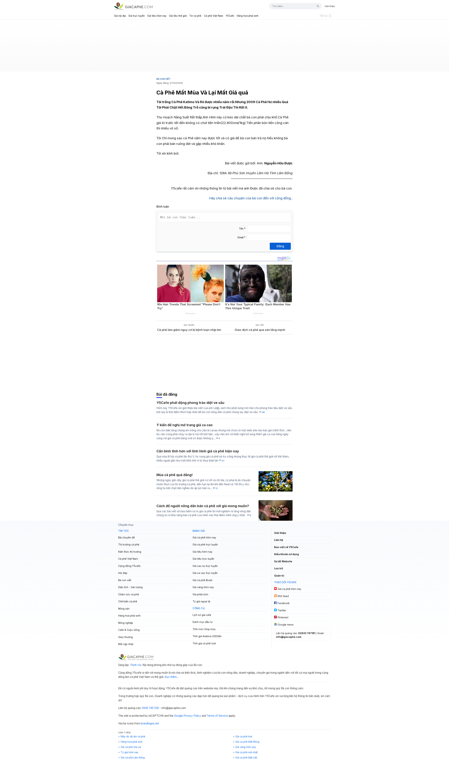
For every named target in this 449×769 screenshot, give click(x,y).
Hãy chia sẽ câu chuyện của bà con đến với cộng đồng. (250, 198)
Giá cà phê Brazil (202, 580)
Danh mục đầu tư (203, 621)
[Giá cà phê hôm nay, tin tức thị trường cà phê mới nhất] (133, 6)
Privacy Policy (192, 715)
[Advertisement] (224, 46)
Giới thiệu (330, 6)
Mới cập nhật (125, 644)
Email (241, 237)
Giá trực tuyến (136, 15)
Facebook (284, 603)
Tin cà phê (195, 15)
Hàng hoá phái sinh (247, 15)
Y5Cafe (230, 15)
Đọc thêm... (172, 677)
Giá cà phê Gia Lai (131, 747)
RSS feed (283, 596)
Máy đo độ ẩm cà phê (133, 736)
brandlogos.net (150, 723)
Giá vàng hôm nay (203, 587)
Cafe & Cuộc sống (129, 629)
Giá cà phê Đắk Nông (247, 741)
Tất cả (323, 15)
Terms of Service (217, 715)
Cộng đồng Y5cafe (129, 565)
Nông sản (123, 608)
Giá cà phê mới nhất (246, 752)
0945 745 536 (150, 708)
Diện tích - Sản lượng (130, 587)
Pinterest (283, 617)
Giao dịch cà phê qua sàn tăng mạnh (260, 330)
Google (178, 715)
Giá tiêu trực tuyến (203, 558)
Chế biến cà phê (127, 601)
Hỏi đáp (122, 572)
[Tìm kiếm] (316, 6)
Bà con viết (163, 78)
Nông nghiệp (125, 622)
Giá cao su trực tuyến (205, 565)
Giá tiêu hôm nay (156, 15)
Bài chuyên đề (126, 537)
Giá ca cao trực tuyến (205, 572)
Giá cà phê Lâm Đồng (133, 757)
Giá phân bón (200, 594)
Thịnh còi (135, 665)
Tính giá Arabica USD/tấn (207, 636)
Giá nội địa (120, 15)
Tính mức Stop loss (204, 629)
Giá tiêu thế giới (178, 15)
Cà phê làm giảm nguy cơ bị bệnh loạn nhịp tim (189, 330)
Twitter (282, 610)
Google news (286, 624)
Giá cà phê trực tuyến (205, 544)
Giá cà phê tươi (243, 736)
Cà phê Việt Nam (213, 15)
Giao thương (125, 637)
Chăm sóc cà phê (128, 594)
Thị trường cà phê (128, 544)
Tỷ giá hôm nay (129, 752)
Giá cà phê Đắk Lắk (246, 757)
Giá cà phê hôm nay (204, 537)
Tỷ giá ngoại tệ (201, 601)
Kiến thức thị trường (129, 551)
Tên (242, 228)
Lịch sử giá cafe (202, 614)
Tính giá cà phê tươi (204, 643)
